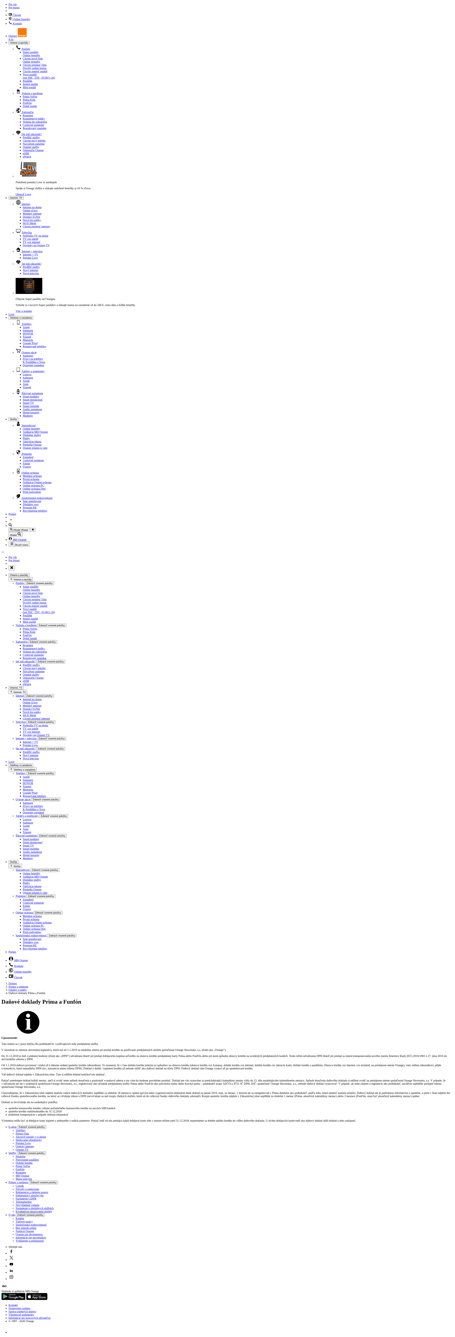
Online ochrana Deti (34, 488)
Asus (25, 384)
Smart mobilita (31, 406)
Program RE (30, 507)
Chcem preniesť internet (36, 226)
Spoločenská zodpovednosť (37, 498)
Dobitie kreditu (24, 1162)
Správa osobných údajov (22, 1311)
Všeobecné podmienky (21, 1314)
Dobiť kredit (30, 106)
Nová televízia (31, 273)
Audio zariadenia (32, 409)
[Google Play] (13, 1299)
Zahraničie (27, 112)
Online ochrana (30, 472)
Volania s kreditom (32, 93)
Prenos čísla (22, 1133)
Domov (13, 983)
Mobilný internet (32, 213)
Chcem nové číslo (33, 60)
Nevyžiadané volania (27, 1205)
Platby (26, 438)
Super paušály (31, 54)
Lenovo (27, 374)
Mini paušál (29, 87)
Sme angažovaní (32, 501)
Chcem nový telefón (34, 140)
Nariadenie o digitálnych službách (35, 1208)
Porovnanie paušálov (27, 1159)
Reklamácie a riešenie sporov (32, 1192)
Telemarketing (24, 1201)
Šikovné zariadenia (32, 393)
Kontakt (17, 23)
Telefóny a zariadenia (21, 317)
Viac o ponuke (24, 311)
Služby (13, 419)
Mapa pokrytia (24, 1178)
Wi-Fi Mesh (29, 223)
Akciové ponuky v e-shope (31, 1136)
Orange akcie (29, 352)
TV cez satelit (30, 238)
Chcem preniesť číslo (35, 66)
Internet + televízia (31, 251)
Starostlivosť (28, 425)
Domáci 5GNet (31, 216)
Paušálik (27, 80)
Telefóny (26, 324)
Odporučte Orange (33, 150)
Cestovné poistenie (33, 125)
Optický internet (25, 1146)
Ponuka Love (30, 257)
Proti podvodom (32, 491)
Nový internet (30, 270)
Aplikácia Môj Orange (35, 431)
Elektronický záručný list (30, 1195)
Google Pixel (30, 343)
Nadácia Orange (25, 1231)
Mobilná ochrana (32, 475)
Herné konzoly (31, 412)
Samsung (28, 330)
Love (11, 314)
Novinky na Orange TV (36, 245)
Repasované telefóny (34, 346)
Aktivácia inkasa (32, 441)
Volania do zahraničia (35, 121)
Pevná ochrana (31, 479)
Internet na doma (32, 209)
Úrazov (27, 466)
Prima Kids (29, 99)
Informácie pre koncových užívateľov (30, 1317)
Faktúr (26, 463)
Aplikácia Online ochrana (37, 482)
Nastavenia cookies (19, 1308)
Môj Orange (19, 539)
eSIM (26, 153)
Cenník (20, 1185)
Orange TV (22, 1149)
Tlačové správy (24, 1221)
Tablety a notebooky (33, 371)
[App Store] (36, 1299)
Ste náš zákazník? (31, 134)
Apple (26, 327)
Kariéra (20, 1218)
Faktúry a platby (18, 989)
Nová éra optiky (32, 220)
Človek (16, 15)
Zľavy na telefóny (34, 360)
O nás (12, 1214)
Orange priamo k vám (35, 447)
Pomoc (12, 514)
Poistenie (26, 453)
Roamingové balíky (34, 118)
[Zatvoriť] (33, 530)
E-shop (13, 1126)
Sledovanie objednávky (29, 1140)
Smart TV (28, 402)
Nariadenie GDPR (26, 1198)
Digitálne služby (32, 435)
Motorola (28, 340)
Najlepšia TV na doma (35, 235)
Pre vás (13, 4)
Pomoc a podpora (18, 986)
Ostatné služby (31, 147)
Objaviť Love (23, 194)
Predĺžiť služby (31, 137)
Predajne (20, 1156)
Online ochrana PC (33, 485)
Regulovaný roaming (34, 128)
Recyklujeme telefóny (35, 510)
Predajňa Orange (32, 444)
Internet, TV (16, 198)
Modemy (28, 415)
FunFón (27, 102)
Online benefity (21, 19)
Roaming (28, 115)
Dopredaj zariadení (33, 365)
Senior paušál (30, 84)
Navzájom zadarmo (34, 143)
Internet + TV (30, 254)
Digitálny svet (30, 504)
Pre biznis (14, 7)
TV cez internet (31, 242)
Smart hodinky (31, 396)
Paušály (25, 48)
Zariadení (28, 457)
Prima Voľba (30, 96)
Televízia (26, 232)
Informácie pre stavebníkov (31, 1237)
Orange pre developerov (29, 1234)
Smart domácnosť (33, 399)
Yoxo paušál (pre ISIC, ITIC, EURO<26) (39, 76)
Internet (25, 204)
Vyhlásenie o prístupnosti (30, 1240)
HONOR (28, 333)
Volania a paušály (19, 42)
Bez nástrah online (26, 1227)
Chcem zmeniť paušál (35, 71)
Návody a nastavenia (27, 1189)
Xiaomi (27, 336)
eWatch (27, 156)
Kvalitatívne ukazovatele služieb (34, 1211)
